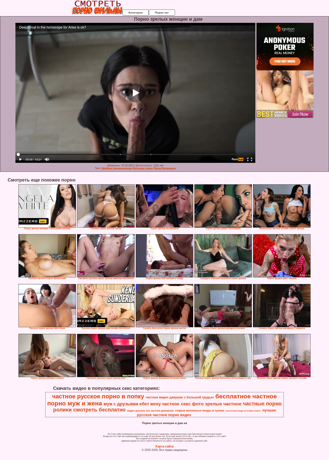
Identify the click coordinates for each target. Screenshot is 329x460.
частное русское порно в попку (98, 396)
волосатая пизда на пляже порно (243, 411)
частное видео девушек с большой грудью (180, 397)
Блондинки (169, 168)
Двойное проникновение (116, 168)
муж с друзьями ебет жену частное (141, 403)
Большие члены (143, 168)
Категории (136, 12)
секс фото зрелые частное (211, 403)
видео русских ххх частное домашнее (150, 410)
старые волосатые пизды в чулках (199, 410)
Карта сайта (165, 446)
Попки (157, 168)
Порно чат (162, 12)
